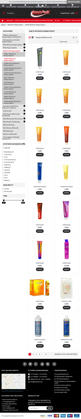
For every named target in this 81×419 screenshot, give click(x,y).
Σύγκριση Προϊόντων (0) (43, 37)
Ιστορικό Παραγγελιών (10, 403)
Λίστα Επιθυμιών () (9, 408)
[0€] (4, 200)
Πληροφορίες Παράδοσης (64, 376)
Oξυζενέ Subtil (66, 301)
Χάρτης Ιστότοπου (62, 387)
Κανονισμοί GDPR (61, 392)
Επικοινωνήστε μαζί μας (63, 385)
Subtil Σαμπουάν (39, 339)
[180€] (23, 200)
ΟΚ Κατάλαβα (74, 2)
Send (49, 408)
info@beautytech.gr (36, 381)
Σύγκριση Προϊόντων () (10, 410)
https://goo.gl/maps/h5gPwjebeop (12, 391)
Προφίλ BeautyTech (62, 374)
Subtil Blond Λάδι (66, 339)
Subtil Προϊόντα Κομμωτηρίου (35, 25)
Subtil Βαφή (40, 72)
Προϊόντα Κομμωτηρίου (15, 25)
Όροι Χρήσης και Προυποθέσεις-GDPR (65, 382)
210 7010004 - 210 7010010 (38, 374)
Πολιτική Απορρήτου (62, 379)
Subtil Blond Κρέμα (40, 186)
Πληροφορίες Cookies (63, 390)
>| (45, 354)
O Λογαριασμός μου (9, 401)
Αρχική (3, 25)
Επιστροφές (6, 406)
